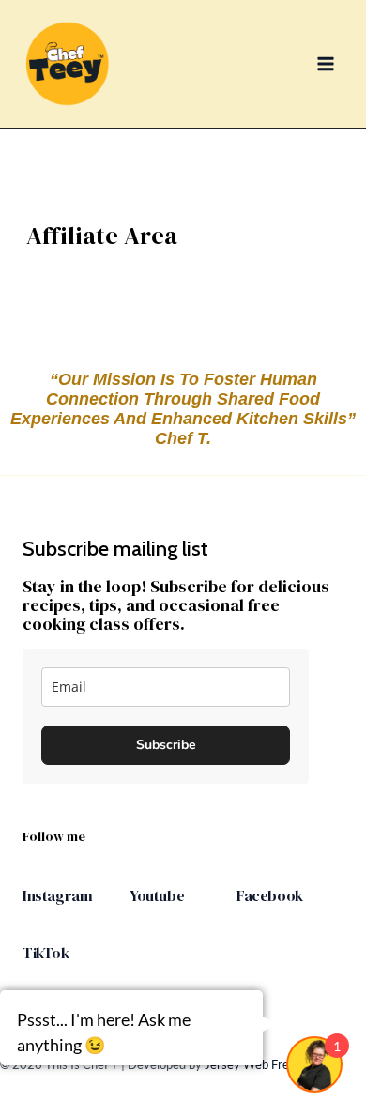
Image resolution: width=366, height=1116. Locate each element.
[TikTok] (32, 931)
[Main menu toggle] (326, 63)
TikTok (46, 952)
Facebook (269, 895)
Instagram (57, 895)
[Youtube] (139, 873)
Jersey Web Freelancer (266, 1064)
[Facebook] (245, 873)
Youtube (157, 895)
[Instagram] (32, 873)
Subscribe (166, 745)
